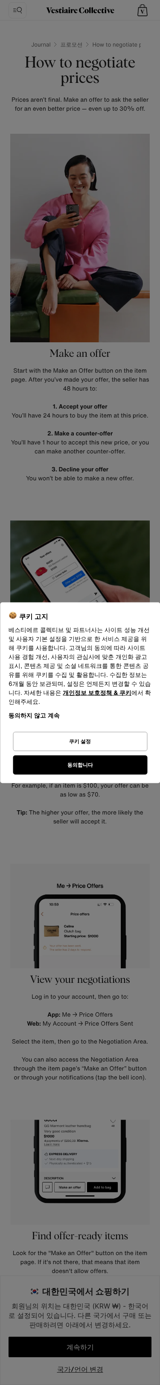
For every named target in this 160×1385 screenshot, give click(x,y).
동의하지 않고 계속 (34, 714)
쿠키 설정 (80, 741)
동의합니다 (80, 764)
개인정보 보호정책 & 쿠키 (97, 692)
